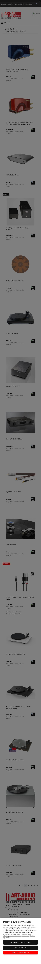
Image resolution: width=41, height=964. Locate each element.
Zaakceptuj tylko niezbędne (20, 942)
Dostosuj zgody (21, 947)
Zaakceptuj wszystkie (20, 952)
